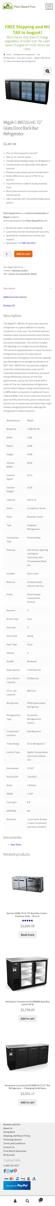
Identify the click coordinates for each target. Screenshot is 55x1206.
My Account (9, 1154)
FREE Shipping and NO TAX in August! (27, 29)
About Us (7, 1128)
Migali (34, 273)
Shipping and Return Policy (17, 1135)
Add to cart (23, 254)
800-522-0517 (29, 242)
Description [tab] (9, 288)
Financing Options (12, 1139)
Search (27, 1201)
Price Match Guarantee (14, 1150)
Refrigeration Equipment (24, 54)
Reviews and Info (11, 1124)
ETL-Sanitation (23, 273)
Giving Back (9, 1131)
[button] (47, 71)
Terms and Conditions (14, 1143)
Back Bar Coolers (24, 58)
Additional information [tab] (15, 296)
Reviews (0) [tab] (9, 305)
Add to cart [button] (27, 1018)
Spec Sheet (15, 844)
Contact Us (9, 1147)
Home (8, 54)
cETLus (11, 273)
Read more (27, 934)
